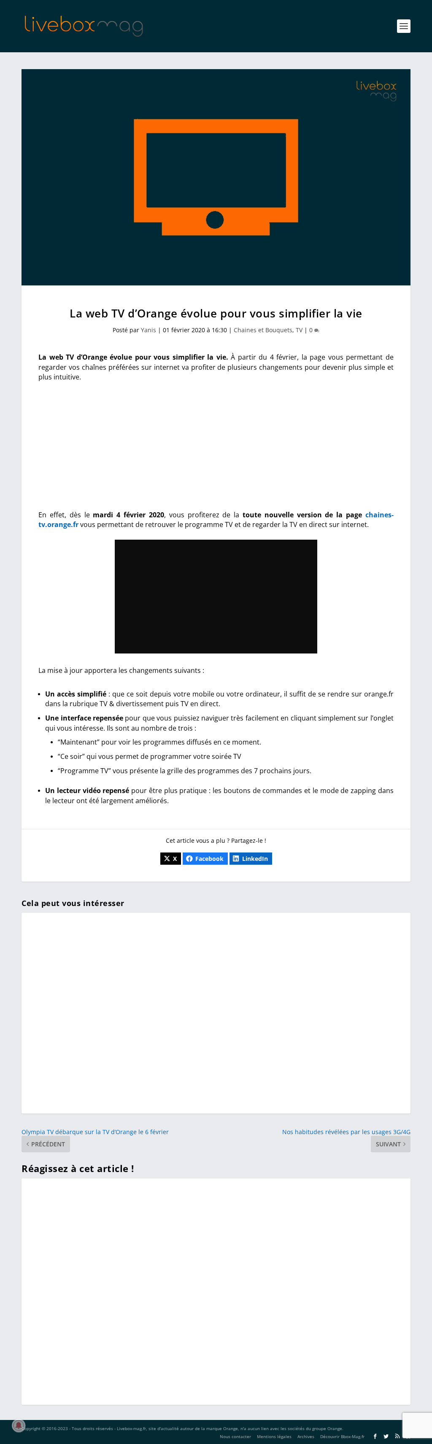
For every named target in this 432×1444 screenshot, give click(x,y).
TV (299, 330)
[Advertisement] (216, 451)
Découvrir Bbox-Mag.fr (342, 1436)
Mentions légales (274, 1436)
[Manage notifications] (18, 1425)
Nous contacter (235, 1436)
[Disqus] (216, 1290)
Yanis (148, 330)
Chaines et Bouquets (263, 330)
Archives (305, 1436)
